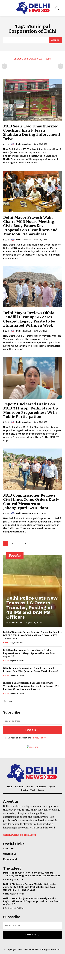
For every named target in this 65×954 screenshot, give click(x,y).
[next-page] (25, 543)
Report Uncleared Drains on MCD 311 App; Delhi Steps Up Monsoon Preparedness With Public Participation (30, 410)
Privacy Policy (38, 738)
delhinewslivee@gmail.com (19, 834)
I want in (30, 730)
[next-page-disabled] (60, 66)
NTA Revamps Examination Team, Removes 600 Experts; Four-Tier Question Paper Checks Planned (30, 669)
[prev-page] (4, 66)
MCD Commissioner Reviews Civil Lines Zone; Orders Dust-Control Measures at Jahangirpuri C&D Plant (31, 501)
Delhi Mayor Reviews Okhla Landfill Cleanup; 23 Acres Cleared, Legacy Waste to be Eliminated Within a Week (29, 319)
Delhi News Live (23, 144)
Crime (6, 643)
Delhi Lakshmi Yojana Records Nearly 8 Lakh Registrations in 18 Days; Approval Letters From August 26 (29, 653)
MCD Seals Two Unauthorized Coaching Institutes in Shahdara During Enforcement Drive (31, 132)
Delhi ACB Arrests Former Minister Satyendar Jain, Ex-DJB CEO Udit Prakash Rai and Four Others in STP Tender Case (32, 635)
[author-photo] (13, 144)
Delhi (6, 144)
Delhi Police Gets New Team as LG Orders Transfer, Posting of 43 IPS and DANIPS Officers (32, 607)
